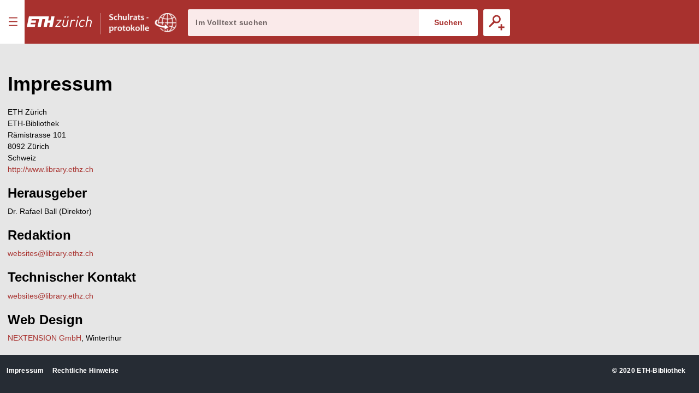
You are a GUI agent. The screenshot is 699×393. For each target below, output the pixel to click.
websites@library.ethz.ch (50, 253)
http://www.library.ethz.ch (50, 169)
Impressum (25, 370)
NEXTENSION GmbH (44, 338)
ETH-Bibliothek (661, 370)
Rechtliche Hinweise (85, 370)
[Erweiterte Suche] (496, 22)
